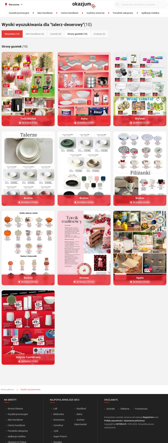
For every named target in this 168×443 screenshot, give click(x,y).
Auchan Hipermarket (80, 422)
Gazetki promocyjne (18, 414)
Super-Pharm (60, 436)
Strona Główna (15, 408)
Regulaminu (148, 417)
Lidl (55, 408)
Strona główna (7, 389)
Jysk (55, 431)
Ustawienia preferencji (134, 420)
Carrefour (58, 425)
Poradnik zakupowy (18, 431)
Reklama (125, 408)
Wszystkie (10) (12, 34)
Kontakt (111, 408)
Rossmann (58, 419)
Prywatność (141, 408)
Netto (79, 414)
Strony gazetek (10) (77, 34)
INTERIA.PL (121, 424)
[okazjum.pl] (84, 5)
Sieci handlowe (15, 419)
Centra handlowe (16, 425)
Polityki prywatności (113, 420)
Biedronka (58, 414)
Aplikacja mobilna (17, 436)
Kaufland (81, 408)
